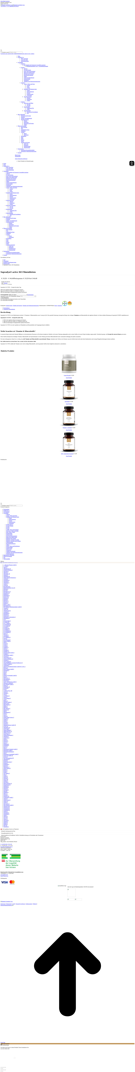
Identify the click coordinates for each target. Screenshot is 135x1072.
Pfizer (5, 748)
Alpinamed (6, 576)
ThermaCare (6, 806)
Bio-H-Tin (6, 596)
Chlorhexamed (7, 610)
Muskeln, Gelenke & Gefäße (12, 539)
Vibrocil (5, 816)
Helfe (5, 674)
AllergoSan (6, 573)
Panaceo (5, 740)
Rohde (5, 772)
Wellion (5, 824)
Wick (5, 825)
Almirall (5, 575)
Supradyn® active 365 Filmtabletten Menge (10, 296)
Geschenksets (6, 511)
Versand (5, 283)
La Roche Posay (7, 690)
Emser (5, 638)
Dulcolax (5, 634)
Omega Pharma (7, 730)
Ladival (5, 692)
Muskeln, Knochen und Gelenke (13, 541)
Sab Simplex (6, 773)
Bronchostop (6, 605)
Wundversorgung (10, 553)
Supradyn (60, 305)
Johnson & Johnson (8, 683)
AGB (13, 903)
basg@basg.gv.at (4, 876)
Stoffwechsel (9, 548)
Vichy (5, 817)
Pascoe (5, 742)
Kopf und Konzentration (11, 536)
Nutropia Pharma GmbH (9, 725)
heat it (5, 671)
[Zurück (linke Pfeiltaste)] (1, 1068)
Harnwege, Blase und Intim (12, 531)
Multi (5, 711)
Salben (7, 544)
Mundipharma (6, 712)
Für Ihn (7, 527)
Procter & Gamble (8, 755)
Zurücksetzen (30, 294)
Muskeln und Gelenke (11, 538)
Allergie (8, 514)
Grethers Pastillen (7, 664)
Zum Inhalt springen (5, 1)
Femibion (5, 647)
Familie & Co (6, 510)
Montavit (6, 709)
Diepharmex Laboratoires (9, 617)
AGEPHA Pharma (8, 570)
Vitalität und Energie (17, 305)
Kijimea (5, 685)
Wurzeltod (6, 826)
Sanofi (5, 777)
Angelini (5, 579)
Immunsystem (9, 305)
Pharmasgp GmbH (8, 750)
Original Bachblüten (8, 735)
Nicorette (5, 718)
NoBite (5, 720)
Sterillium (6, 792)
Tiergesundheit (6, 558)
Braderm (5, 603)
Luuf (4, 699)
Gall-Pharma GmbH (8, 655)
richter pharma (7, 768)
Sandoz (5, 775)
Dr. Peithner (6, 629)
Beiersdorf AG (7, 591)
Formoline (6, 650)
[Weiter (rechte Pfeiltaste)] (2, 1068)
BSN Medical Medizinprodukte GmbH (12, 606)
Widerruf (35, 903)
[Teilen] (3, 1067)
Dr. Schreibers (7, 632)
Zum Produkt (69, 377)
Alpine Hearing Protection (9, 577)
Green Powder (67, 375)
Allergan (5, 572)
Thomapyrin (6, 807)
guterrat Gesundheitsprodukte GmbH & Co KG (14, 666)
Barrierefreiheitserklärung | (6, 905)
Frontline (5, 653)
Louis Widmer (7, 698)
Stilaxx (5, 793)
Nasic (5, 714)
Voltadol (5, 821)
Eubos (5, 642)
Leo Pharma (6, 695)
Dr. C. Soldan (6, 623)
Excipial (5, 646)
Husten (10, 520)
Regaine (5, 763)
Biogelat (5, 599)
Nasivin (5, 716)
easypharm (6, 636)
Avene (5, 585)
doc (4, 619)
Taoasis (5, 801)
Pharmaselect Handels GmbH (10, 749)
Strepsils (5, 795)
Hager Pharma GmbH (8, 669)
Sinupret (5, 788)
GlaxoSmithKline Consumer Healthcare (12, 662)
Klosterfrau (6, 687)
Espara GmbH (7, 641)
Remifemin (6, 764)
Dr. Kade (5, 627)
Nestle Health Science (8, 717)
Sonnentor (6, 789)
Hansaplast (6, 670)
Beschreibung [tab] (6, 308)
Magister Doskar (7, 702)
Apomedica (6, 580)
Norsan (5, 721)
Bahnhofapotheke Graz (9, 587)
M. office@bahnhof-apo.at (6, 846)
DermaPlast (6, 613)
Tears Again (6, 803)
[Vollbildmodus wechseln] (2, 1067)
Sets (4, 557)
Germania (6, 660)
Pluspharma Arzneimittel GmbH (10, 754)
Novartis (5, 722)
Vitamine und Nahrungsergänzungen (30, 305)
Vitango (5, 819)
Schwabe (5, 782)
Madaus (5, 701)
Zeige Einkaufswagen (20, 158)
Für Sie (7, 528)
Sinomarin (6, 787)
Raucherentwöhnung (10, 543)
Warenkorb (17, 156)
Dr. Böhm (6, 622)
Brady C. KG (6, 604)
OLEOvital (6, 728)
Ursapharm (6, 810)
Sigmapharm (6, 784)
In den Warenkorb (4, 297)
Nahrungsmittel (9, 542)
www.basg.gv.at (4, 874)
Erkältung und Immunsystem (12, 517)
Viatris (5, 815)
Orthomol (6, 736)
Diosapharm (6, 618)
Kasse (26, 158)
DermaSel (6, 614)
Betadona (5, 594)
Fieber (10, 518)
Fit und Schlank (9, 525)
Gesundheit (5, 513)
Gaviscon (5, 656)
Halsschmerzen (12, 519)
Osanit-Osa (6, 737)
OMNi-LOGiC (7, 732)
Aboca (5, 567)
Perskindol (6, 745)
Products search (5, 52)
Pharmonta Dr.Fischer (8, 751)
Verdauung (8, 550)
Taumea (5, 802)
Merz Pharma (6, 708)
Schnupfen (11, 523)
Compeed (6, 612)
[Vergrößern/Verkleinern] (1, 1067)
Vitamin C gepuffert (67, 427)
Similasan (6, 786)
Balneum (5, 589)
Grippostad (6, 665)
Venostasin (6, 812)
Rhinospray (6, 767)
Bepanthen (6, 593)
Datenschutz (9, 903)
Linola (5, 697)
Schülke (5, 781)
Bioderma (6, 598)
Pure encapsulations (8, 758)
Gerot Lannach (7, 661)
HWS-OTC (6, 678)
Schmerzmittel (9, 547)
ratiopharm (6, 759)
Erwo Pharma (6, 640)
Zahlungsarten (29, 903)
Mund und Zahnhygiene (11, 537)
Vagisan (5, 811)
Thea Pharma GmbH (8, 805)
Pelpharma (6, 744)
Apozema (6, 581)
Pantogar (5, 741)
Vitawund (6, 820)
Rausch (5, 760)
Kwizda (5, 688)
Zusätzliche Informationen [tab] (9, 309)
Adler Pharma (7, 568)
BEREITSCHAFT (14, 6)
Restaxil (5, 765)
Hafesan (5, 667)
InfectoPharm (6, 679)
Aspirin (5, 584)
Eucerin (5, 643)
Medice (5, 706)
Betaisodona (6, 595)
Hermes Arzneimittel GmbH (10, 675)
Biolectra (5, 600)
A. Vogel (5, 566)
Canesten (5, 608)
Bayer (56, 305)
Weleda (5, 823)
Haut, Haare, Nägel (10, 532)
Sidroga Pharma (7, 783)
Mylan (5, 713)
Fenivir (5, 648)
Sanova (5, 779)
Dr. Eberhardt (7, 624)
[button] (13, 299)
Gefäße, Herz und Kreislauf (12, 529)
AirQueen (6, 571)
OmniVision (6, 734)
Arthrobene (6, 582)
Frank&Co (6, 651)
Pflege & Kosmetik (7, 556)
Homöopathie (9, 533)
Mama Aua (6, 703)
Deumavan (6, 615)
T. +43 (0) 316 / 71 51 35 (6, 844)
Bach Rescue (6, 586)
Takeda (5, 798)
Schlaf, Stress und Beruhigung (13, 546)
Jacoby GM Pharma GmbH (9, 681)
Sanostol (5, 778)
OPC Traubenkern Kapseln (67, 453)
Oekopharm (6, 727)
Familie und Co (9, 524)
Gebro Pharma (7, 657)
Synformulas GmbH (8, 797)
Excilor (5, 645)
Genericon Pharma (8, 659)
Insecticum (6, 680)
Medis (5, 707)
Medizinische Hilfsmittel (8, 555)
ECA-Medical (6, 637)
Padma (5, 739)
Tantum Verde (6, 800)
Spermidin (67, 401)
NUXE (5, 726)
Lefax (5, 694)
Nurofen (5, 723)
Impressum (3, 903)
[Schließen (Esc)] (5, 1067)
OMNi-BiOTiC (7, 731)
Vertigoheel (6, 814)
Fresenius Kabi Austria (8, 652)
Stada (5, 791)
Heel (4, 673)
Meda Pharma (6, 704)
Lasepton (5, 693)
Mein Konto (17, 155)
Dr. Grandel (6, 626)
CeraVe (5, 609)
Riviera (5, 770)
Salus (5, 774)
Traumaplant (6, 809)
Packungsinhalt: (4, 294)
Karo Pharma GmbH (8, 684)
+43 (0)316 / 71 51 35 (5, 6)
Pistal (5, 753)
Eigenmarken (6, 509)
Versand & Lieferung (20, 903)
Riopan (5, 769)
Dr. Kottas (6, 628)
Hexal (5, 676)
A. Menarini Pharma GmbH (10, 565)
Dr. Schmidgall (7, 631)
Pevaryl (5, 746)
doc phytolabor (7, 620)
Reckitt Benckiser (7, 762)
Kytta (5, 689)
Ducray (5, 633)
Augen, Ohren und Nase (11, 515)
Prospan (5, 756)
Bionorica (6, 601)
